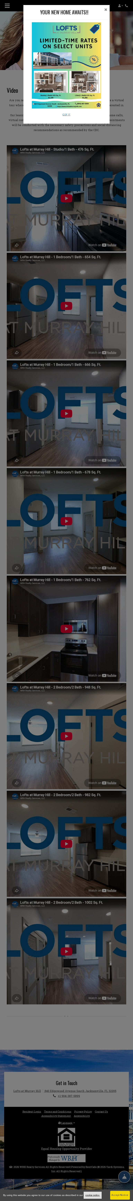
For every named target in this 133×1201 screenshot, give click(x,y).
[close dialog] (106, 10)
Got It (66, 115)
